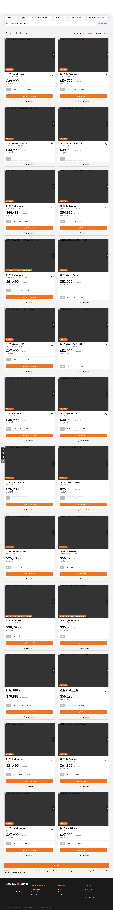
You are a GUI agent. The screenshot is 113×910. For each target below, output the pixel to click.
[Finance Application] (3, 457)
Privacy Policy (31, 907)
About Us (88, 892)
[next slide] (53, 54)
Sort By (89, 33)
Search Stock (35, 889)
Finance (34, 895)
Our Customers (90, 897)
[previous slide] (6, 54)
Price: (57, 18)
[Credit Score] (3, 453)
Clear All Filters (103, 23)
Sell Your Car (62, 895)
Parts (60, 892)
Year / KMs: (75, 18)
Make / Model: (42, 18)
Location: (8, 18)
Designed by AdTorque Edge (43, 907)
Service (60, 889)
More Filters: (92, 18)
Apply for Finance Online (29, 96)
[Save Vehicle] (52, 75)
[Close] (3, 461)
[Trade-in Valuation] (3, 449)
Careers (87, 895)
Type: (23, 18)
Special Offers (36, 892)
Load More (56, 865)
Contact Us (88, 889)
